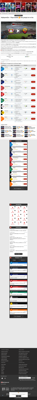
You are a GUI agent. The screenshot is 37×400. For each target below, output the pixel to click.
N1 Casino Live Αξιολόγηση (22, 373)
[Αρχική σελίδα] (0, 13)
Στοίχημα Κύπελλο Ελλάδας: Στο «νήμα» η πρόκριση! (18, 230)
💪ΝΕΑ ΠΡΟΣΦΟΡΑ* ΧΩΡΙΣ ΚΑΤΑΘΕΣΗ (16, 294)
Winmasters (6, 104)
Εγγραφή (33, 68)
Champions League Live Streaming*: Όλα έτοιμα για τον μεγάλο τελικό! (8, 127)
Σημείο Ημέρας (3, 364)
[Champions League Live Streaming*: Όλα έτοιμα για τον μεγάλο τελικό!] (2, 127)
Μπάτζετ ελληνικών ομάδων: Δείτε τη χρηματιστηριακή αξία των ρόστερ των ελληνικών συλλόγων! (18, 238)
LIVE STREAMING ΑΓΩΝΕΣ (4, 13)
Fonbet (6, 92)
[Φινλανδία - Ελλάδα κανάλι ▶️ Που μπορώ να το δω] (2, 131)
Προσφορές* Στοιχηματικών (23, 356)
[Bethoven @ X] (5, 378)
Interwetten (6, 110)
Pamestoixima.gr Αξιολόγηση (5, 356)
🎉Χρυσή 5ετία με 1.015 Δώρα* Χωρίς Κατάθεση (18, 289)
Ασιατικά (2, 373)
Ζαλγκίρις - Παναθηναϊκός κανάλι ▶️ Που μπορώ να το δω (31, 127)
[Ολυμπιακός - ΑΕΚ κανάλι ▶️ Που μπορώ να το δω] (14, 127)
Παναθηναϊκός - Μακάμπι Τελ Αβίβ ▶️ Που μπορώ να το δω (8, 135)
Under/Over (3, 367)
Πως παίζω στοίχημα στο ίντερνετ (24, 357)
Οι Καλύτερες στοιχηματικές (23, 354)
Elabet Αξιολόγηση (4, 354)
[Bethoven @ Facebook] (2, 378)
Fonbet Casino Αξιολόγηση (22, 370)
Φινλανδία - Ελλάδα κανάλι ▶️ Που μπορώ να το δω (8, 131)
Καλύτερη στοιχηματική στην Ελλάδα (24, 359)
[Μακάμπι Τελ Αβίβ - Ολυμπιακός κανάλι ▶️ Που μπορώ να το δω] (14, 131)
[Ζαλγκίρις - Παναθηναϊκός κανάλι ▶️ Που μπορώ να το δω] (26, 127)
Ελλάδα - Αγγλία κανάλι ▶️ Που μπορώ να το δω (31, 131)
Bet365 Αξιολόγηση (4, 359)
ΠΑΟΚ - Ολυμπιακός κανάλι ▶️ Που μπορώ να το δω (31, 135)
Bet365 (6, 98)
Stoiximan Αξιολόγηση (4, 351)
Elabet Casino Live (21, 367)
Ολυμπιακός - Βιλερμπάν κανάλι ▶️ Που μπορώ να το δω (19, 135)
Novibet (6, 73)
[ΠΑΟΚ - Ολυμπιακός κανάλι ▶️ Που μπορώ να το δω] (26, 135)
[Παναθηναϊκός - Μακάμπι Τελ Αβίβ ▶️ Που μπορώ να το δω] (2, 135)
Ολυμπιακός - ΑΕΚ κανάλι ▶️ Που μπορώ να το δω (20, 127)
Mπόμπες (2, 372)
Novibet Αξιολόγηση (4, 353)
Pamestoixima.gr (7, 86)
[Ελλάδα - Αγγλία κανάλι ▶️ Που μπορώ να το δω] (26, 131)
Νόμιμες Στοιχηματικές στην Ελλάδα (24, 351)
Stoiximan (6, 67)
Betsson (14, 182)
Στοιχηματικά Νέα (12, 229)
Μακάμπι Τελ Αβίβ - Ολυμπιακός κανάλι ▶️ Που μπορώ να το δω (20, 131)
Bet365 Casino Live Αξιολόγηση (23, 372)
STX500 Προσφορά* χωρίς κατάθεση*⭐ (16, 265)
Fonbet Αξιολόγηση (4, 357)
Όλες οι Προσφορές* (17, 316)
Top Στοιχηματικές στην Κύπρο (23, 353)
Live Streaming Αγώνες (18, 15)
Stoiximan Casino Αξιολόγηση (23, 364)
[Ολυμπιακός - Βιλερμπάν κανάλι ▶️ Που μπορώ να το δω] (14, 135)
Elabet (6, 80)
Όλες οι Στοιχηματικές (18, 188)
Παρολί (2, 370)
